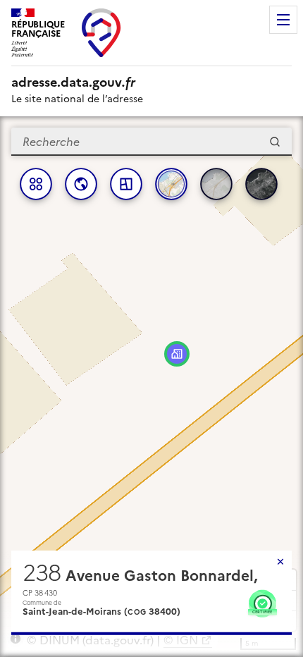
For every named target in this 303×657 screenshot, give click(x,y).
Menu (283, 20)
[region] (151, 386)
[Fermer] (280, 562)
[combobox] (151, 142)
